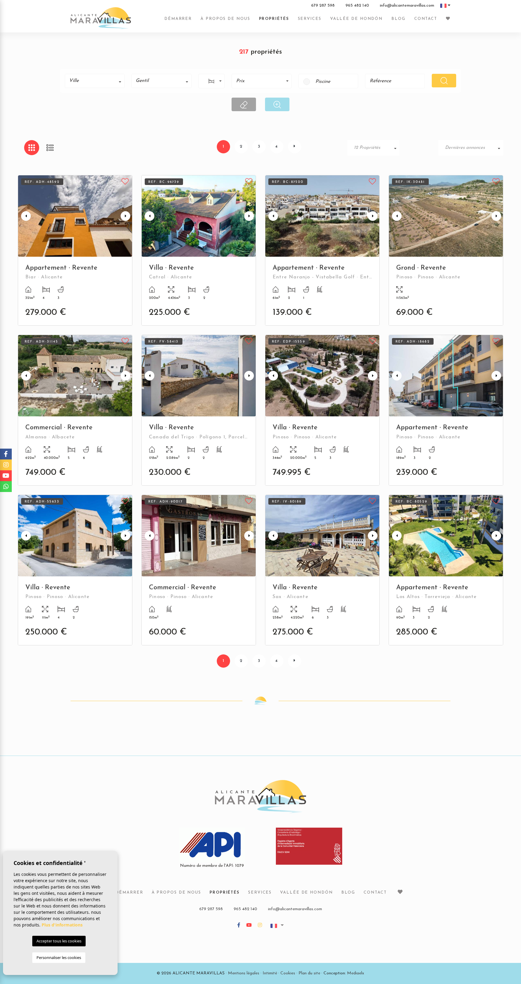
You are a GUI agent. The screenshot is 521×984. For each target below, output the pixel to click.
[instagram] (259, 925)
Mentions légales (243, 973)
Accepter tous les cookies (58, 941)
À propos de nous (225, 19)
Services (309, 19)
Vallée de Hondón (356, 19)
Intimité (270, 973)
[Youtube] (249, 925)
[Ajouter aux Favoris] (125, 180)
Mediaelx (355, 973)
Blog (398, 19)
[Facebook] (239, 925)
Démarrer (178, 19)
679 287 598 (323, 6)
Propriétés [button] (274, 19)
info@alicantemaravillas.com (407, 6)
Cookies (287, 973)
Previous (24, 216)
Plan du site (309, 973)
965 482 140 (357, 6)
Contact (425, 19)
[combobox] (95, 81)
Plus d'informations (62, 925)
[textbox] (97, 81)
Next (126, 216)
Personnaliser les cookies (58, 957)
